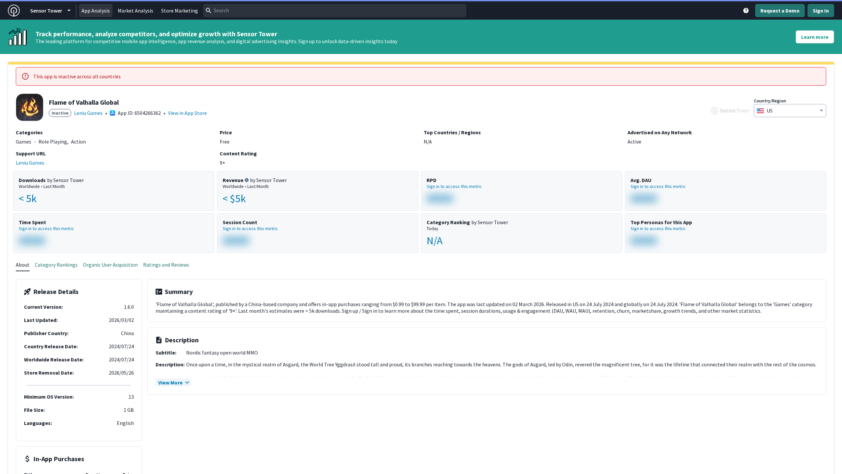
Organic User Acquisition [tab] (110, 264)
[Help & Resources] (746, 10)
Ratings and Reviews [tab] (166, 264)
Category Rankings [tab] (56, 264)
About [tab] (23, 264)
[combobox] (334, 10)
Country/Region (770, 101)
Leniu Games (88, 113)
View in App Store (187, 113)
